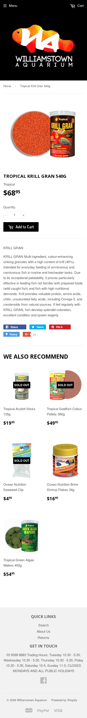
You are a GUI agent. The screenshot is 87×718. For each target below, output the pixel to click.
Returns (43, 637)
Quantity (9, 207)
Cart (80, 5)
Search (43, 625)
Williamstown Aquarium (32, 700)
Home (7, 86)
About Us (43, 631)
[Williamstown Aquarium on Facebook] (43, 681)
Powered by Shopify (64, 700)
